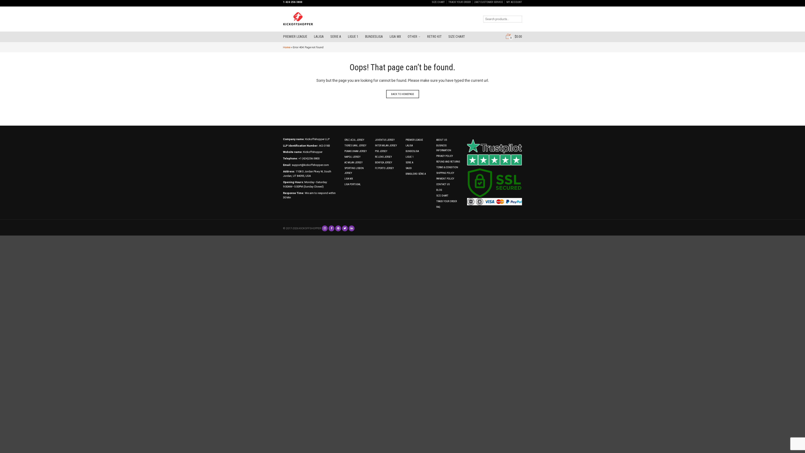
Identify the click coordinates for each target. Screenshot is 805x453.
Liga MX (395, 37)
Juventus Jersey (385, 139)
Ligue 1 (353, 37)
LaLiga (319, 37)
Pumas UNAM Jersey (355, 151)
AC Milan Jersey (353, 162)
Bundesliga (374, 37)
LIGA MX (348, 178)
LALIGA (409, 145)
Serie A (335, 37)
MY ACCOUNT (514, 2)
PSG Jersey (381, 151)
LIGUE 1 (410, 156)
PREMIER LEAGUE (414, 139)
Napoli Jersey (352, 156)
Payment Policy (445, 178)
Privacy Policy (444, 156)
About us (441, 139)
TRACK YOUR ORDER (459, 2)
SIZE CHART (438, 2)
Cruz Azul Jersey (354, 139)
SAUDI (409, 168)
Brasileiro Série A (416, 173)
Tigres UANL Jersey (355, 145)
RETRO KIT (434, 37)
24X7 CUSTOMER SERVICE (488, 2)
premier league (295, 37)
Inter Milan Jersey (386, 145)
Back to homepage (402, 94)
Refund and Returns (448, 161)
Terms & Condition (447, 167)
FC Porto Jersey (384, 168)
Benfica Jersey (383, 162)
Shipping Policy (445, 173)
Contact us (443, 184)
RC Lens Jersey (383, 156)
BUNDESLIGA (412, 151)
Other (412, 37)
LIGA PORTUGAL (352, 184)
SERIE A (409, 162)
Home (286, 47)
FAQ (438, 207)
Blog (439, 190)
